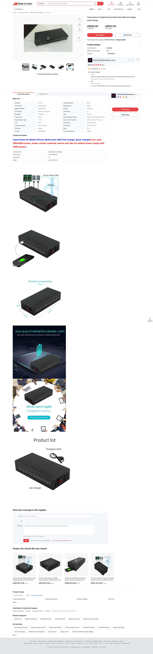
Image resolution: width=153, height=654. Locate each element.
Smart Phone (17, 619)
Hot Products (33, 641)
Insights (121, 641)
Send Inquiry (100, 35)
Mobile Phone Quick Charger (36, 631)
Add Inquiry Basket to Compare (48, 74)
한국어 (90, 643)
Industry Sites (88, 641)
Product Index (107, 641)
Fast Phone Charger (19, 631)
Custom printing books (51, 599)
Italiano (68, 643)
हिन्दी (100, 643)
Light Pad (111, 599)
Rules (139, 9)
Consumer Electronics (23, 12)
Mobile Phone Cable (46, 619)
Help (108, 9)
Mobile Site (114, 641)
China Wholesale (69, 641)
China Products (42, 641)
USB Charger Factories (55, 627)
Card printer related (81, 599)
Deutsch (73, 643)
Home (14, 12)
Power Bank (48, 12)
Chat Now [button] (128, 35)
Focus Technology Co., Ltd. (64, 647)
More (14, 635)
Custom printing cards (19, 599)
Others (14, 602)
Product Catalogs (38, 595)
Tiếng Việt (116, 643)
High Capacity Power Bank (90, 619)
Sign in (138, 4)
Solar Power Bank (60, 619)
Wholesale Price (79, 641)
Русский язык (60, 643)
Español (41, 643)
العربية (85, 643)
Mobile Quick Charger (119, 627)
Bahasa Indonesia (125, 643)
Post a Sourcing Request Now (62, 540)
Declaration (95, 647)
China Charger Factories (20, 627)
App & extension (118, 9)
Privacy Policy (102, 647)
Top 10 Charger (52, 631)
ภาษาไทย (105, 643)
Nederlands (80, 643)
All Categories (19, 9)
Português (47, 643)
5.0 (118, 97)
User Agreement (86, 647)
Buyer (99, 9)
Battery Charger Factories (38, 627)
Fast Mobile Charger (103, 627)
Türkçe (111, 643)
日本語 (95, 643)
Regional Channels (97, 641)
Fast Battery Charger (88, 627)
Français (53, 643)
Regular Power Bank (74, 619)
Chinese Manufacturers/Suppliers (55, 641)
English (35, 643)
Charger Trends (64, 631)
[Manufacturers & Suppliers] (22, 3)
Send (26, 540)
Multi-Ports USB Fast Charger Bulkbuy (82, 631)
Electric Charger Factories (72, 627)
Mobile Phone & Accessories (36, 12)
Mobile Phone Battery (31, 619)
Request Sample (121, 40)
